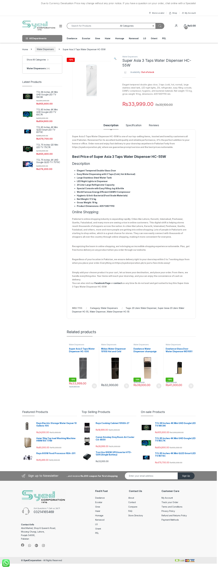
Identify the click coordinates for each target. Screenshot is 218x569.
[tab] (111, 126)
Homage (119, 38)
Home (25, 49)
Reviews (154, 125)
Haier (107, 38)
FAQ (130, 511)
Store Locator (158, 13)
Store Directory (135, 515)
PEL (164, 38)
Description (111, 125)
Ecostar (86, 38)
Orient (154, 38)
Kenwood (134, 38)
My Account (190, 13)
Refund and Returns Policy (174, 515)
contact (117, 283)
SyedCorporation (32, 560)
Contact (132, 502)
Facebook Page (102, 283)
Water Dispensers (45, 49)
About (131, 498)
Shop (174, 13)
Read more (94, 385)
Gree (97, 38)
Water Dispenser (98, 311)
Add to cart (126, 385)
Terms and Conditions (171, 506)
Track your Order (169, 502)
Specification (133, 125)
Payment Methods (170, 520)
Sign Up (186, 476)
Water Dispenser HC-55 (118, 311)
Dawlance (72, 38)
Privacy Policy (168, 511)
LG (144, 38)
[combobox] (92, 26)
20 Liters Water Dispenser (144, 308)
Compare (132, 506)
